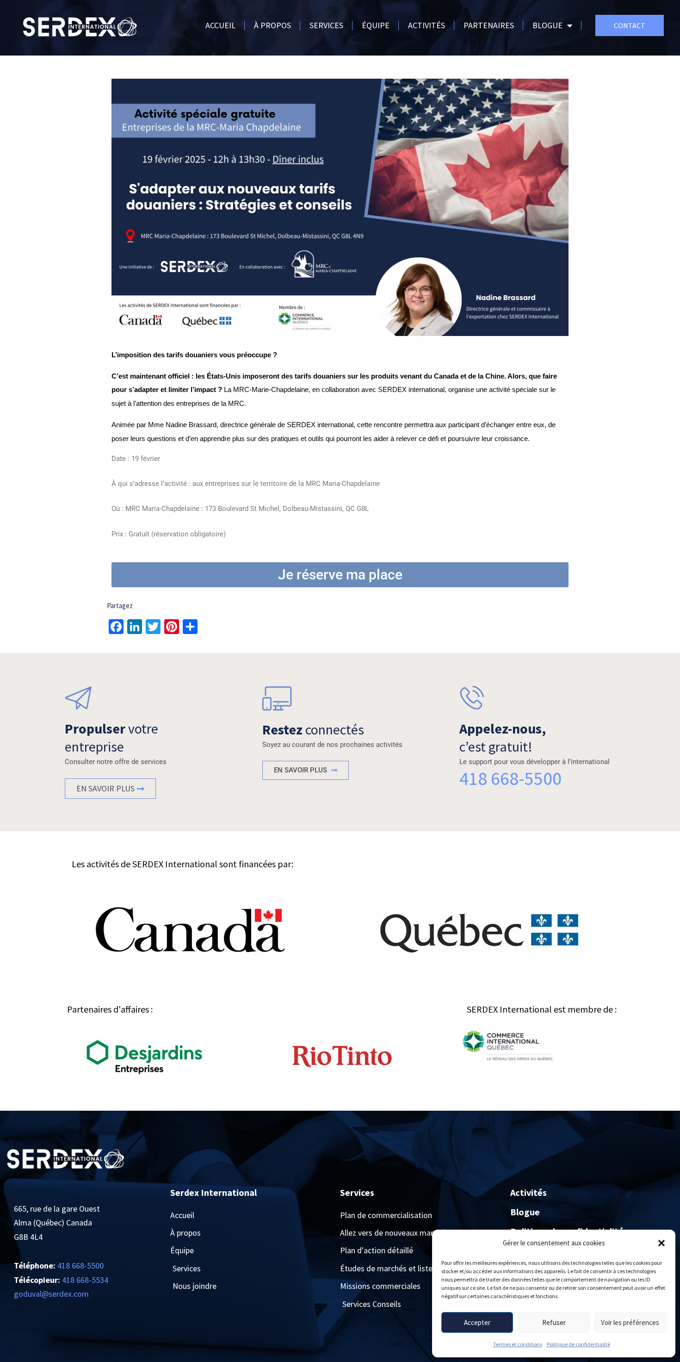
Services (326, 25)
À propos (272, 25)
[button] (661, 1243)
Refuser (554, 1322)
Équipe (375, 25)
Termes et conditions (517, 1344)
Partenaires (489, 25)
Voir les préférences (630, 1322)
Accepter (477, 1322)
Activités (426, 25)
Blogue (547, 25)
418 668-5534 (85, 1280)
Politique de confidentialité (578, 1344)
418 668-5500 (510, 778)
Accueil (220, 25)
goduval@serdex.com (51, 1293)
